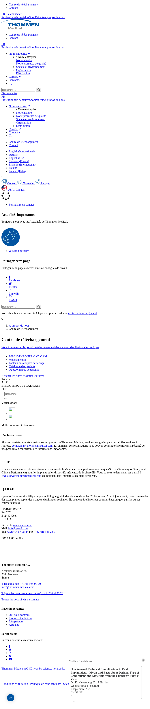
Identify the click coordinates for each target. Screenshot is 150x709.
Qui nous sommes (19, 614)
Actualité (14, 624)
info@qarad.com (18, 528)
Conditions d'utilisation (14, 683)
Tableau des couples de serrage (26, 363)
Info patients (16, 621)
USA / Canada (16, 189)
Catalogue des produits (22, 366)
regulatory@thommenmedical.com (21, 475)
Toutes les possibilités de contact (20, 599)
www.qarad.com (22, 525)
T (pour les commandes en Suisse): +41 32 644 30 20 (32, 593)
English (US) (16, 158)
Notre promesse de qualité (31, 63)
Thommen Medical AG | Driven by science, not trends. (33, 668)
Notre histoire (24, 60)
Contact (13, 7)
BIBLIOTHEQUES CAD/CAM (28, 356)
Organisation (23, 70)
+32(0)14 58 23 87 (46, 531)
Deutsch (13, 154)
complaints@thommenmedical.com (32, 445)
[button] (22, 375)
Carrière (13, 76)
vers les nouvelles (19, 250)
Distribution (23, 73)
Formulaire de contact (21, 204)
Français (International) (22, 164)
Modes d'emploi (18, 359)
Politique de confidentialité (45, 683)
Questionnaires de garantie (24, 369)
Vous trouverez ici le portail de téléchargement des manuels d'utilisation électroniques (50, 347)
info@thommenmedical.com (17, 587)
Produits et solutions (20, 618)
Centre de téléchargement (23, 4)
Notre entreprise (18, 53)
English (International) (22, 151)
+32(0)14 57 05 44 (17, 531)
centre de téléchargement (82, 313)
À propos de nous (19, 325)
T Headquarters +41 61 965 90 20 (21, 583)
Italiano (13, 167)
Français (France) (19, 161)
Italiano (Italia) (17, 171)
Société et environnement (30, 66)
